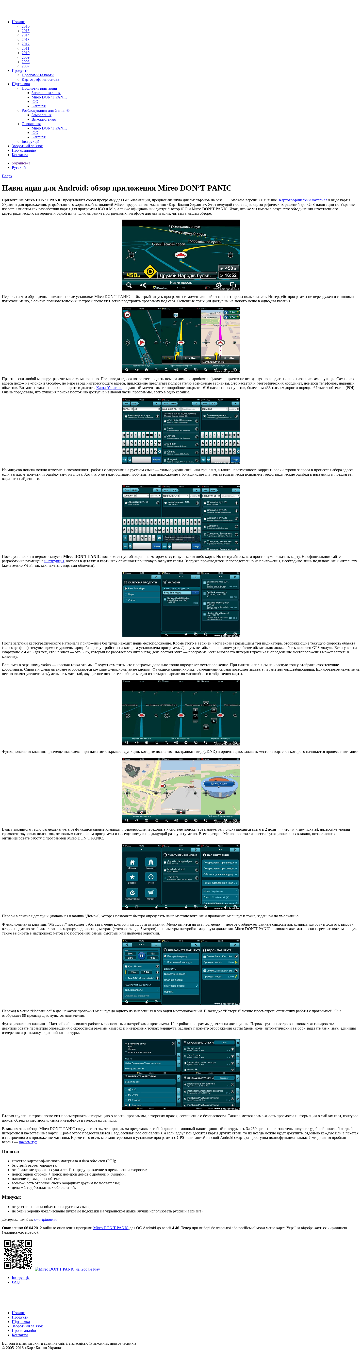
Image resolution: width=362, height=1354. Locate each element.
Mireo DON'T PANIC (111, 1228)
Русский (19, 167)
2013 (26, 39)
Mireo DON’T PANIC (49, 97)
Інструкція (21, 1277)
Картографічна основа (40, 79)
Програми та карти (38, 75)
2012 (26, 44)
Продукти (20, 70)
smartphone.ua (46, 1219)
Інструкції (30, 141)
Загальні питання (46, 93)
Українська (21, 163)
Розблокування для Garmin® (45, 110)
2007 (26, 66)
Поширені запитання (39, 88)
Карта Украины (109, 388)
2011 (25, 48)
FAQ (16, 1282)
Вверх (7, 176)
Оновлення (31, 124)
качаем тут (28, 1142)
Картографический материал (303, 200)
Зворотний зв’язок (27, 146)
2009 (26, 57)
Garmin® (39, 106)
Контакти (20, 155)
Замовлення (41, 115)
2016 (26, 26)
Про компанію (24, 150)
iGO (35, 101)
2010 (26, 53)
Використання (44, 119)
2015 (26, 31)
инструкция (54, 561)
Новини (18, 22)
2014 (26, 35)
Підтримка (21, 84)
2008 (26, 62)
